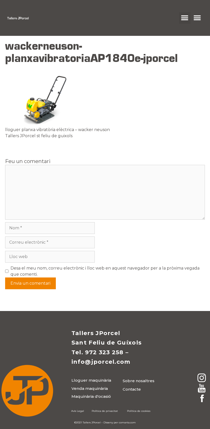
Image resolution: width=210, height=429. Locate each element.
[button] (185, 18)
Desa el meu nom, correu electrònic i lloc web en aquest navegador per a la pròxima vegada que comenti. (105, 271)
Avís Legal (77, 411)
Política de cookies (138, 411)
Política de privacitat (105, 411)
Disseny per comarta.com (119, 422)
